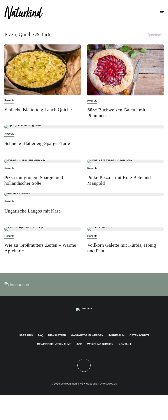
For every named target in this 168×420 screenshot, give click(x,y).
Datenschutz (139, 335)
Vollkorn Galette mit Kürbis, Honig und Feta (121, 247)
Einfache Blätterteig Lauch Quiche (38, 109)
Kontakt (125, 344)
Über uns (26, 335)
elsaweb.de (110, 383)
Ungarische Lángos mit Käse (32, 211)
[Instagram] (78, 321)
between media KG (72, 383)
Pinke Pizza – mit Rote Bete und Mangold (119, 180)
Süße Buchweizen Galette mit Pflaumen (116, 112)
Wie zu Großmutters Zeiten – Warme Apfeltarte (40, 247)
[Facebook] (71, 321)
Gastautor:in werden (87, 335)
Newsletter (57, 335)
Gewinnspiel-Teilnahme (54, 344)
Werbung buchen (100, 344)
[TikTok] (97, 321)
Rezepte (9, 100)
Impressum (116, 335)
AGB (79, 344)
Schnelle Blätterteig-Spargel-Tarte (37, 143)
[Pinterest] (84, 321)
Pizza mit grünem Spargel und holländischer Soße (33, 180)
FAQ (40, 335)
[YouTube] (90, 321)
